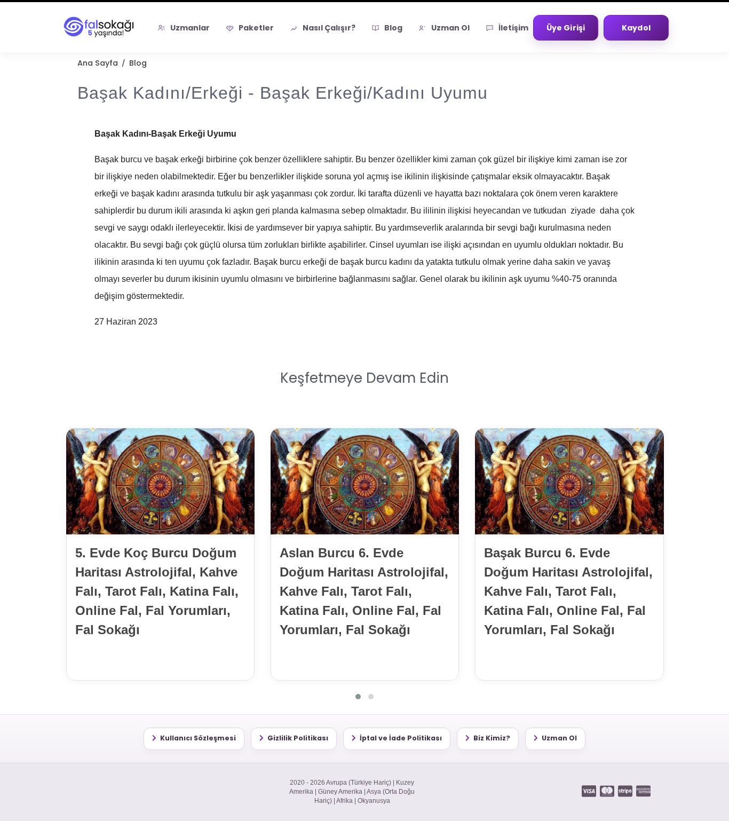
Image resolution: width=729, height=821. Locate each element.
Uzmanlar (190, 27)
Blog (393, 27)
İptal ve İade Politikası (401, 738)
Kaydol (636, 27)
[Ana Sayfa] (100, 27)
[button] (358, 696)
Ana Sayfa (97, 63)
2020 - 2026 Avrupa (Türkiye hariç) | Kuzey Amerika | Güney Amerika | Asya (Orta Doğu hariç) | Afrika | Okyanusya (352, 792)
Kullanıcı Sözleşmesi (198, 738)
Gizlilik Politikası (297, 738)
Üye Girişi (565, 27)
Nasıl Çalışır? (329, 27)
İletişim (513, 27)
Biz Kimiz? (491, 738)
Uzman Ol (450, 27)
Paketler (256, 27)
